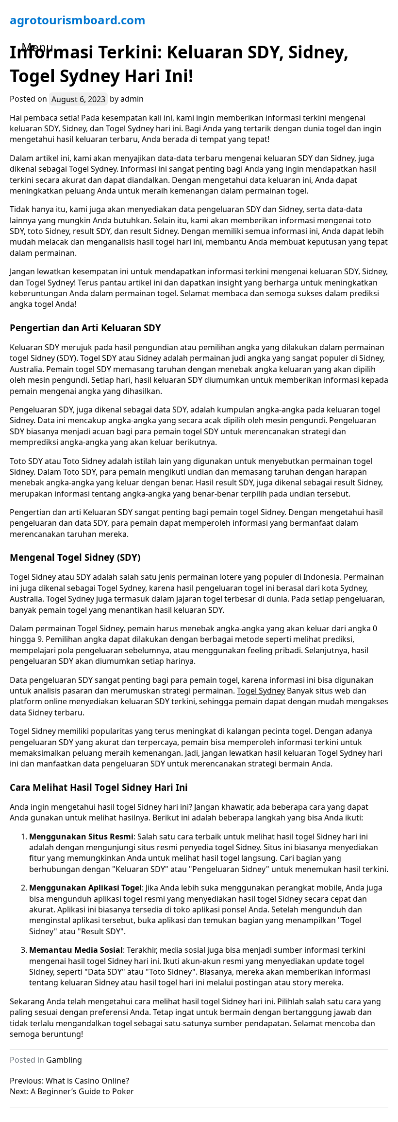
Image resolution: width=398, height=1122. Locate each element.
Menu (37, 47)
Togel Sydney (261, 690)
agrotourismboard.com (78, 20)
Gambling (64, 1059)
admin (132, 98)
